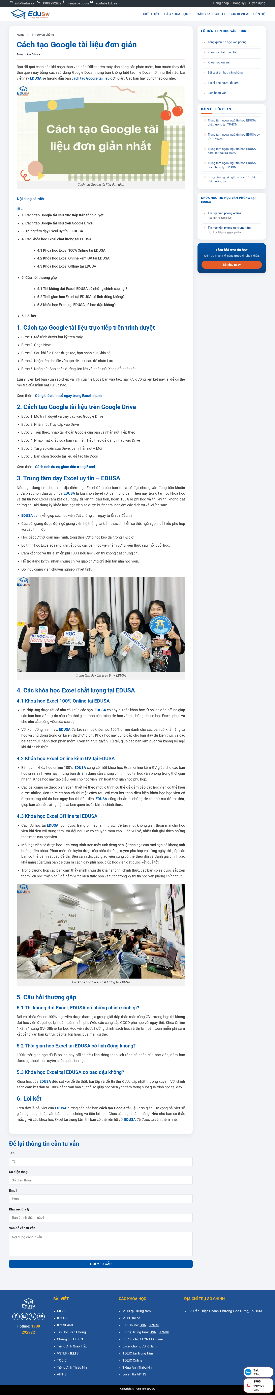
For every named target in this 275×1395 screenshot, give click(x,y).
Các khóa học (176, 14)
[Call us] (32, 1316)
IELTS (74, 1353)
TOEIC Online (132, 1360)
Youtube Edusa (106, 3)
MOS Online (131, 1318)
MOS (60, 1311)
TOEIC (62, 1360)
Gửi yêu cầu (101, 1264)
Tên (11, 1153)
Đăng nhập (221, 3)
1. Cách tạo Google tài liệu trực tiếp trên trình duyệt (62, 215)
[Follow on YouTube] (41, 1316)
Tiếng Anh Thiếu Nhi (72, 1367)
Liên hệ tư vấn (217, 93)
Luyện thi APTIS (134, 1374)
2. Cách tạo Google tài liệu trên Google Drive (57, 223)
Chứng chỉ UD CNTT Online (142, 1339)
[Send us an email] (24, 1316)
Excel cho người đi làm (223, 83)
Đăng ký (239, 3)
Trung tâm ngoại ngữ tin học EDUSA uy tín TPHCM (234, 136)
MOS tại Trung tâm (136, 1311)
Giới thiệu (151, 14)
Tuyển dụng (257, 3)
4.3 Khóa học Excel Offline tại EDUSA (66, 266)
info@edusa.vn (25, 3)
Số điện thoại (18, 1172)
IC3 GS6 (63, 1318)
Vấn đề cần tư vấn (22, 1228)
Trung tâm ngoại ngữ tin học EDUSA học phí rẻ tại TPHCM (232, 165)
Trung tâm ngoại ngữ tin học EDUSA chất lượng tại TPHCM (232, 122)
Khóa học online (219, 62)
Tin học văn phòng (42, 34)
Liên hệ (259, 14)
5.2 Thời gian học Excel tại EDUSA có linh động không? (81, 297)
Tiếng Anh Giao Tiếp (72, 1346)
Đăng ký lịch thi (211, 14)
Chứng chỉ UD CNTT (72, 1339)
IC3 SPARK (65, 1325)
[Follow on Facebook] (16, 1316)
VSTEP (62, 1353)
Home (20, 34)
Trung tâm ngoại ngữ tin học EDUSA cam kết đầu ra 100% (232, 151)
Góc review (239, 14)
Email (13, 1191)
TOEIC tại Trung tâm (137, 1353)
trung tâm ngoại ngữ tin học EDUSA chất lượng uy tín (231, 179)
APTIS (61, 1374)
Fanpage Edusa (78, 3)
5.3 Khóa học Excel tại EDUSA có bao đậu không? (76, 305)
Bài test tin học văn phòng (225, 72)
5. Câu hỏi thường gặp (39, 277)
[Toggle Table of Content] (20, 209)
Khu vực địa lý (19, 1209)
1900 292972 (51, 3)
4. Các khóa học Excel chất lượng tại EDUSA (57, 239)
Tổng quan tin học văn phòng (227, 42)
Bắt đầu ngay (232, 265)
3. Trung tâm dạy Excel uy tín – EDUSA (52, 231)
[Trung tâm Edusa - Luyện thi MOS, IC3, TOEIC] (30, 14)
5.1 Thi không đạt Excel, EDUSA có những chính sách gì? (82, 288)
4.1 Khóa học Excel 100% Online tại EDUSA (71, 250)
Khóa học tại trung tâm (223, 52)
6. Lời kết (29, 316)
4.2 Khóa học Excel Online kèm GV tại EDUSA (73, 258)
